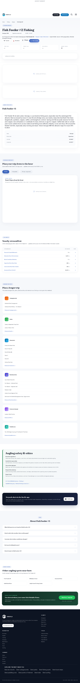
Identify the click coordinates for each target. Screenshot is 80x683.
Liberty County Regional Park (11, 393)
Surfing (4, 647)
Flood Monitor (44, 639)
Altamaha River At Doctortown (11, 255)
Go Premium (65, 14)
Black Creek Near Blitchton (10, 259)
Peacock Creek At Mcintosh (42, 36)
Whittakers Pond (33, 578)
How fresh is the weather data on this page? (17, 533)
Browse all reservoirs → (10, 365)
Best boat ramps (58, 669)
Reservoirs (43, 622)
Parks (3, 643)
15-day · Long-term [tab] (26, 171)
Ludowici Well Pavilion (10, 414)
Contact (4, 663)
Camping (4, 639)
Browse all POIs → (9, 417)
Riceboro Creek (8, 389)
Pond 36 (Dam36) (8, 352)
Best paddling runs (11, 672)
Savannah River (58, 578)
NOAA (69, 680)
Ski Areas (4, 633)
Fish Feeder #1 (7, 578)
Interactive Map (44, 633)
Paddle (3, 635)
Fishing (4, 637)
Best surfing (46, 672)
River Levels (43, 624)
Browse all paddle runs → (10, 435)
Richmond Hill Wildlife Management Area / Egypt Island (17, 396)
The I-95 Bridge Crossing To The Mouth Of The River (16, 431)
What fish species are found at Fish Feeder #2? (17, 527)
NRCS (72, 680)
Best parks (34, 669)
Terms (3, 659)
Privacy (4, 661)
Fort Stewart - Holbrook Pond (11, 383)
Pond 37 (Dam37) (8, 348)
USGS (66, 680)
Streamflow (43, 620)
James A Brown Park (9, 327)
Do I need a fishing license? (12, 545)
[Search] (71, 15)
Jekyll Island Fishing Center (36, 583)
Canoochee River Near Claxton (11, 266)
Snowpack (43, 618)
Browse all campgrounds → (11, 310)
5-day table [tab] (14, 171)
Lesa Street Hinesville (9, 379)
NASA (74, 680)
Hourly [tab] (5, 171)
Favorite (6, 40)
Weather (43, 641)
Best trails (38, 672)
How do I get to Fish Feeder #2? (13, 551)
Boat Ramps (5, 641)
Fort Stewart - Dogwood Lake (11, 386)
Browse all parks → (9, 331)
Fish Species (44, 637)
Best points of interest (26, 672)
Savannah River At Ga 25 (10, 270)
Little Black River (8, 583)
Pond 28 (6, 358)
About (3, 655)
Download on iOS (8, 625)
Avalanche (43, 626)
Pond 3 (6, 355)
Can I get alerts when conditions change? (16, 539)
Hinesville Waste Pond (10, 345)
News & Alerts (44, 635)
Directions (16, 40)
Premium (4, 657)
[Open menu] (76, 15)
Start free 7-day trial (67, 597)
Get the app (69, 499)
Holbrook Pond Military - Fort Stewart (13, 306)
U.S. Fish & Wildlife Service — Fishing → (15, 481)
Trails (3, 645)
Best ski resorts (10, 669)
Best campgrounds (22, 669)
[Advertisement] (40, 6)
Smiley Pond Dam (9, 362)
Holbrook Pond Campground (11, 303)
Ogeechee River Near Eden (10, 263)
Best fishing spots (45, 669)
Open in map (34, 40)
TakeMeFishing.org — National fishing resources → (17, 483)
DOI (77, 680)
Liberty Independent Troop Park (12, 324)
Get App (56, 14)
